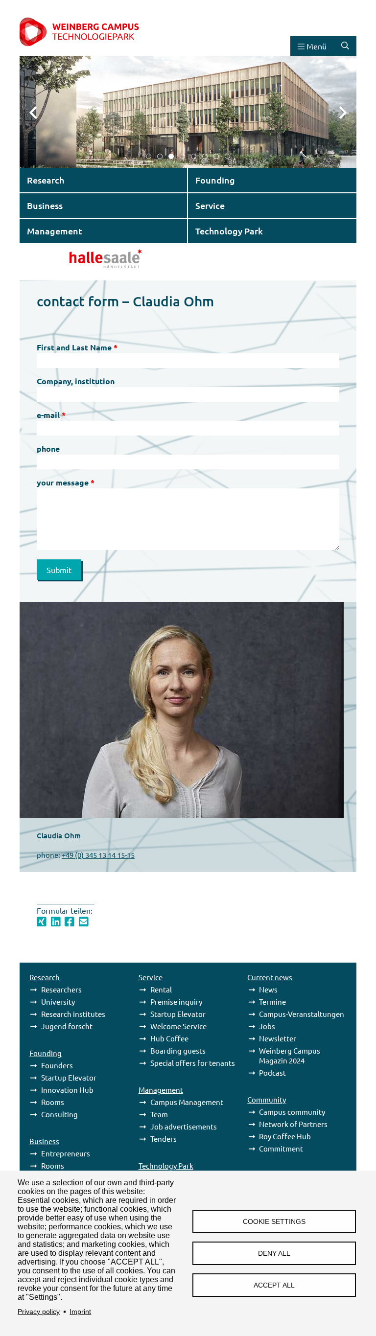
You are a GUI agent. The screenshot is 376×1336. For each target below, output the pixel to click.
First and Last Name (74, 347)
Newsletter (277, 1038)
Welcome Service (178, 1026)
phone (48, 448)
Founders (57, 1065)
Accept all (274, 1285)
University (58, 1001)
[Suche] (345, 46)
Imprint (80, 1311)
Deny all (274, 1253)
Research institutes (73, 1013)
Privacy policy (39, 1311)
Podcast (272, 1072)
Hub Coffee (169, 1038)
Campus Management (186, 1101)
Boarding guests (178, 1050)
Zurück (39, 111)
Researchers (61, 989)
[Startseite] (90, 33)
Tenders (163, 1138)
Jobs (267, 1026)
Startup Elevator (68, 1077)
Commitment (281, 1148)
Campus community (292, 1111)
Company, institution (76, 381)
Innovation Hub (67, 1089)
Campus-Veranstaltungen (301, 1013)
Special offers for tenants (192, 1062)
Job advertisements (183, 1126)
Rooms (52, 1101)
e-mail (48, 415)
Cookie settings (274, 1221)
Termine (272, 1001)
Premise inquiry (176, 1001)
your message (63, 482)
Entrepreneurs (65, 1153)
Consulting (59, 1114)
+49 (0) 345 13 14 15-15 (98, 854)
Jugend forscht (67, 1026)
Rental (161, 989)
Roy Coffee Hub (285, 1136)
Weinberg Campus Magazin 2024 (289, 1055)
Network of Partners (293, 1124)
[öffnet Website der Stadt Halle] (81, 257)
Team (159, 1114)
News (268, 989)
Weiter (337, 111)
